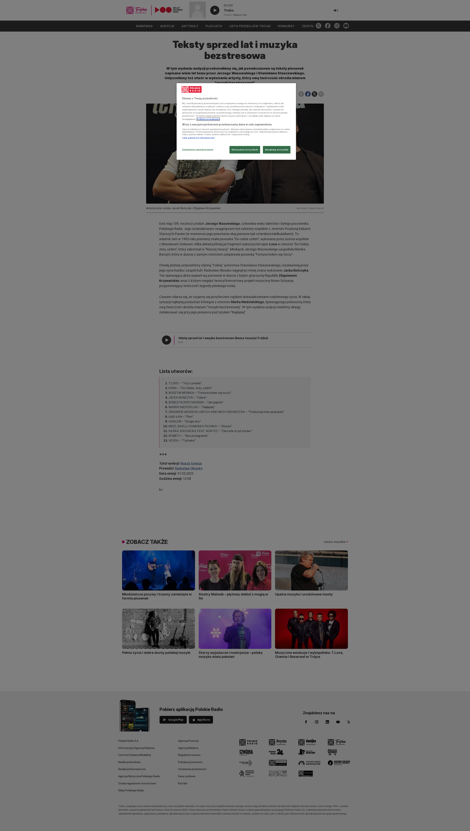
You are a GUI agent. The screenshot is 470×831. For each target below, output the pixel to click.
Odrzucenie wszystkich (245, 149)
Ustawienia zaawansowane (197, 149)
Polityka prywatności (208, 119)
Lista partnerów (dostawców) (198, 138)
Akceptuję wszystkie (276, 149)
